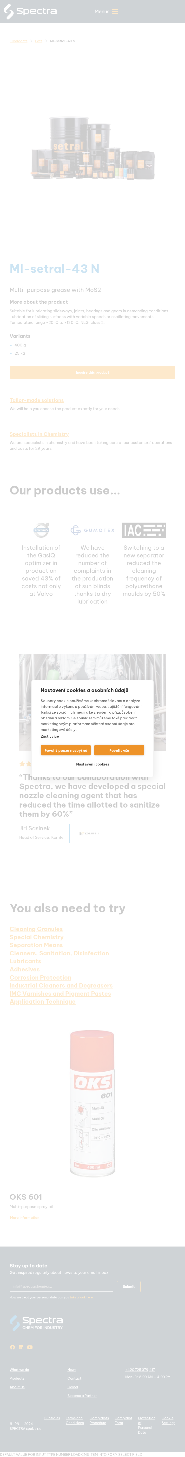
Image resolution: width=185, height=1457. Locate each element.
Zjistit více (50, 736)
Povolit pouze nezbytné (66, 750)
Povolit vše (119, 750)
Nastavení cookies (92, 764)
